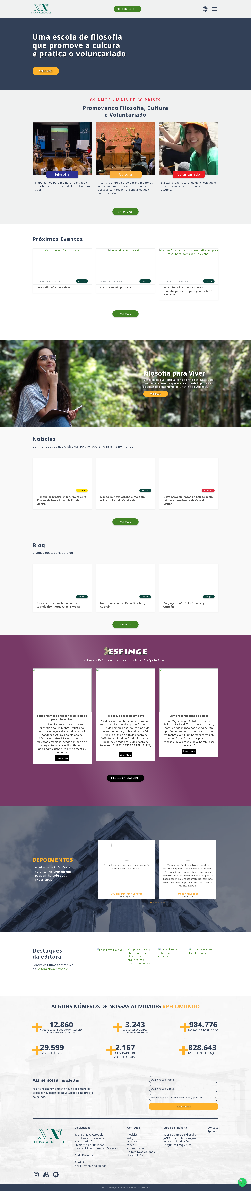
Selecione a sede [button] (126, 9)
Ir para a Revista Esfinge (125, 778)
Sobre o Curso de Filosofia (179, 1134)
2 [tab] (153, 902)
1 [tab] (150, 902)
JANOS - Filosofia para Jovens (181, 1138)
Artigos (132, 1138)
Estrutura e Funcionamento (92, 1138)
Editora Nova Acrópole (141, 1152)
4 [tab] (158, 902)
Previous (93, 867)
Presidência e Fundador (89, 1145)
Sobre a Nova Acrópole (89, 1134)
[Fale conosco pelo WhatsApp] (242, 1182)
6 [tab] (163, 902)
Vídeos (131, 1145)
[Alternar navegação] (214, 9)
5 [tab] (161, 902)
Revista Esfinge (136, 1155)
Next (220, 867)
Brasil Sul (80, 1162)
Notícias (132, 1134)
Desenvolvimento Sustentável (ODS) (97, 1148)
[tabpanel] (126, 864)
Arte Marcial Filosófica (177, 1141)
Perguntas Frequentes (177, 1145)
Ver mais (125, 313)
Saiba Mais (45, 71)
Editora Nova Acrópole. (53, 969)
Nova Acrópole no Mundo (90, 1166)
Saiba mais (125, 211)
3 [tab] (156, 902)
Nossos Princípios (86, 1141)
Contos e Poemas (138, 1148)
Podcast (132, 1141)
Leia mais (62, 758)
